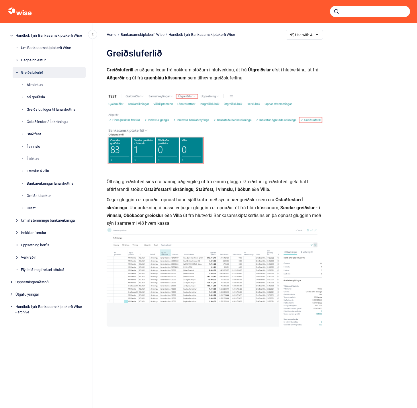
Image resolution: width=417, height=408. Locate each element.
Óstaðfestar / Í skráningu (47, 122)
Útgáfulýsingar (27, 294)
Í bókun (33, 159)
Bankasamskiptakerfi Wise (143, 34)
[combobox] (370, 11)
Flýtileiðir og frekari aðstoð (42, 270)
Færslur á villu (38, 171)
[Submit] (336, 11)
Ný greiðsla (36, 97)
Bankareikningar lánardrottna (50, 183)
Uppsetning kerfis (35, 245)
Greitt (31, 208)
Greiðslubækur (39, 196)
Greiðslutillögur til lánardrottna (51, 109)
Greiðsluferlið (32, 72)
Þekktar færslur (33, 233)
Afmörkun (35, 85)
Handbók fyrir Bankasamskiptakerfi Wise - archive (48, 309)
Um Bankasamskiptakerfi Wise (46, 48)
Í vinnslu (33, 146)
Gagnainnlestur (33, 60)
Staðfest (34, 134)
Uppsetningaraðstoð (32, 282)
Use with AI (304, 35)
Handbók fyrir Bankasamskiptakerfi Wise (48, 35)
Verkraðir (28, 257)
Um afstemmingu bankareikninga (48, 220)
